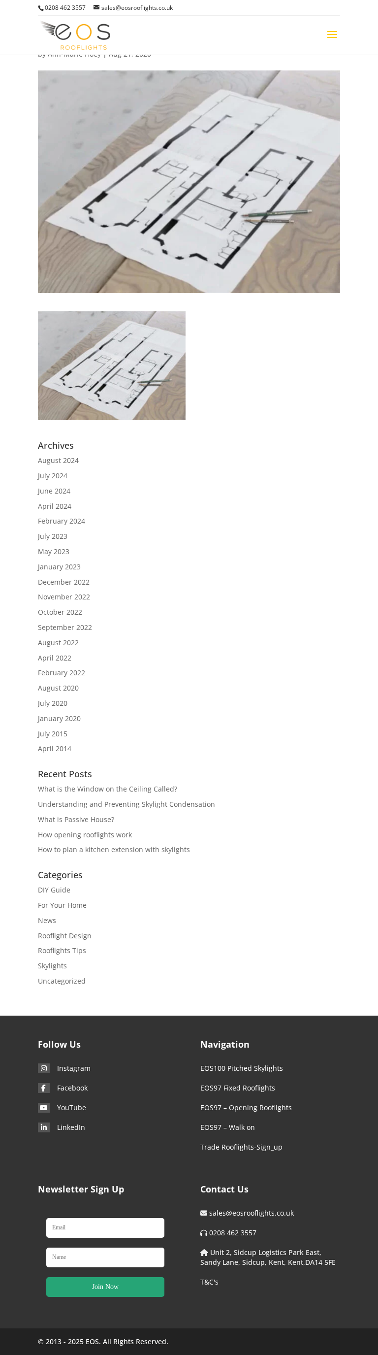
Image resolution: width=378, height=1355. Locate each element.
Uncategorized (62, 981)
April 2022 (54, 657)
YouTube (71, 1107)
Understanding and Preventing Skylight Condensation (126, 804)
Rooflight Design (65, 935)
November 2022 (64, 596)
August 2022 (58, 642)
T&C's (209, 1282)
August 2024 (58, 460)
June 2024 (54, 491)
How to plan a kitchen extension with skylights (114, 849)
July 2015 (52, 733)
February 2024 (61, 521)
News (47, 920)
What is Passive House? (76, 819)
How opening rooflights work (85, 834)
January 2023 (59, 566)
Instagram (74, 1068)
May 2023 (53, 551)
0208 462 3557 (232, 1232)
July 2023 (52, 536)
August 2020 (58, 688)
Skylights (52, 965)
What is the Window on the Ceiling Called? (107, 788)
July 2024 (52, 475)
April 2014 (54, 748)
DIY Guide (54, 889)
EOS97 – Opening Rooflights (246, 1107)
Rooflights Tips (62, 950)
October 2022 (60, 612)
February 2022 (61, 672)
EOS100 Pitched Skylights (241, 1068)
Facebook (72, 1087)
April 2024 (54, 506)
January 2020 (59, 718)
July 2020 (52, 703)
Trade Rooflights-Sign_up (241, 1147)
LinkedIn (71, 1127)
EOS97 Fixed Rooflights (237, 1087)
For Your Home (62, 905)
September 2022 (65, 627)
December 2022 (64, 582)
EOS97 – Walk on (227, 1127)
